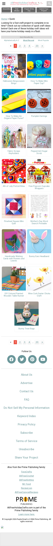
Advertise (26, 383)
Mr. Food (26, 484)
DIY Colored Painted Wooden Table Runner (14, 295)
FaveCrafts (26, 471)
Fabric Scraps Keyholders (14, 152)
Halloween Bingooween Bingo (14, 82)
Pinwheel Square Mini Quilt (14, 222)
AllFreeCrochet (26, 476)
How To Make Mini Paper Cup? (39, 82)
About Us (26, 374)
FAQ (26, 399)
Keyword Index (26, 416)
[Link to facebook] (11, 359)
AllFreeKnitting (26, 480)
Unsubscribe (26, 449)
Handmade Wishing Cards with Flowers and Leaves (13, 258)
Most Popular (43, 40)
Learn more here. (26, 514)
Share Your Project (26, 457)
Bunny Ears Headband (39, 256)
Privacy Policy (26, 424)
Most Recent (28, 40)
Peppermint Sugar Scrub (39, 152)
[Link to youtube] (43, 359)
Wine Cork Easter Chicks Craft (39, 295)
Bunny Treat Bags (27, 329)
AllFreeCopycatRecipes (26, 492)
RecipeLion (26, 488)
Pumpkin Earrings (39, 116)
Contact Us (26, 391)
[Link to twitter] (22, 359)
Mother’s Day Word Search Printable (39, 222)
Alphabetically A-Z (11, 40)
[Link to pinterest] (32, 359)
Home (4, 19)
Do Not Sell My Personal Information (26, 407)
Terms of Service (26, 441)
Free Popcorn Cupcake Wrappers (39, 187)
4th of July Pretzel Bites (14, 186)
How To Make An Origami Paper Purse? (14, 117)
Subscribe (26, 432)
